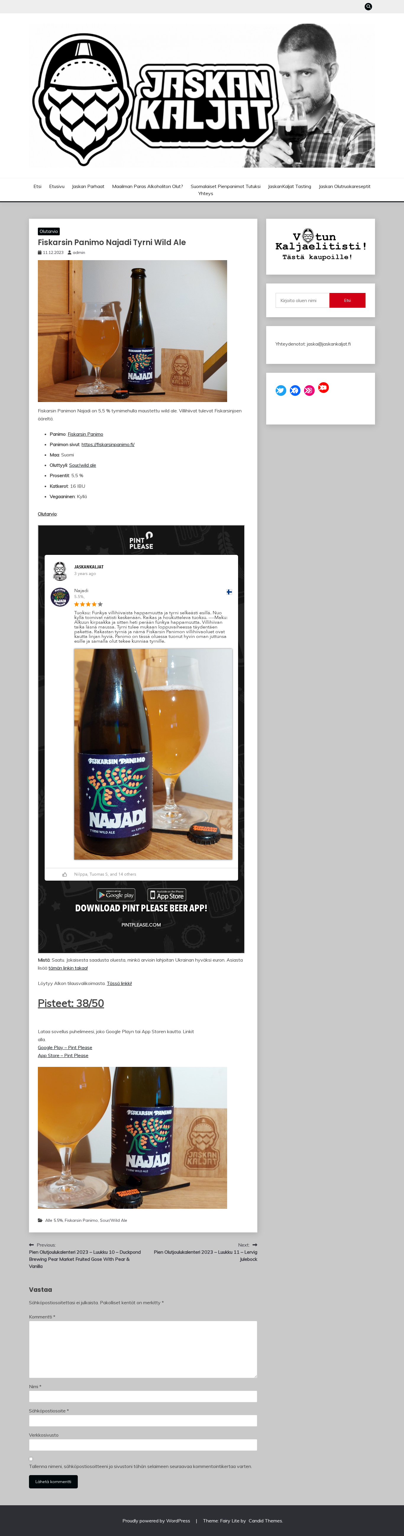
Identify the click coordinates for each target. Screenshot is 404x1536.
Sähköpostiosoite (49, 1411)
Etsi (37, 186)
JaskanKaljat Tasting (289, 186)
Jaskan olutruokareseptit (345, 186)
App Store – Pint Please (63, 1055)
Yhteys (205, 193)
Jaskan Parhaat (88, 186)
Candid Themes (265, 1521)
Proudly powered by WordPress (156, 1521)
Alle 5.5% (54, 1220)
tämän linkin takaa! (68, 968)
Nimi (35, 1386)
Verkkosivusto (44, 1435)
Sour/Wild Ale (113, 1220)
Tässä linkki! (119, 983)
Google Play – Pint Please (65, 1047)
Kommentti (42, 1317)
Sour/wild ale (82, 465)
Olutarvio (49, 231)
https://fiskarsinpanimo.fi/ (108, 444)
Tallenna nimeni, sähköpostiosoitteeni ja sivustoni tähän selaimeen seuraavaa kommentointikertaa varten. (140, 1466)
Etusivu (56, 186)
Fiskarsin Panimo (85, 434)
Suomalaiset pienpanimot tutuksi (226, 186)
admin (79, 252)
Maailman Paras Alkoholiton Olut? (147, 186)
